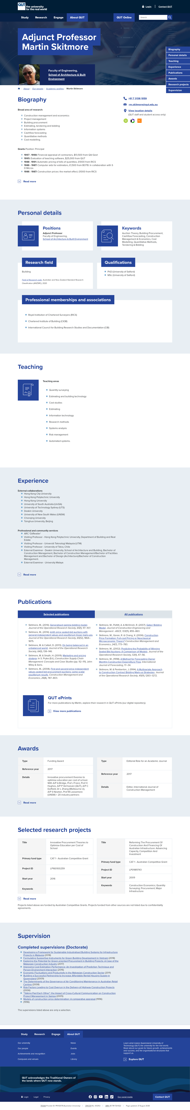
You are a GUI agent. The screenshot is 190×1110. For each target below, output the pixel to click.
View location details (140, 110)
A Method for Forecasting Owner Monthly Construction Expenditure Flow (127, 660)
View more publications (67, 711)
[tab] (133, 614)
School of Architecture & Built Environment (65, 239)
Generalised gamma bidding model (68, 625)
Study (24, 1034)
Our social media (125, 1097)
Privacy (47, 1096)
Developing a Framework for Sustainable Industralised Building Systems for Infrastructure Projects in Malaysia (70, 953)
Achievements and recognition (31, 1053)
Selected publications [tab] (56, 614)
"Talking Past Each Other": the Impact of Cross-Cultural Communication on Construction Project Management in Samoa (69, 994)
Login (148, 6)
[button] (30, 182)
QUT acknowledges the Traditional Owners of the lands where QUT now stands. (49, 1079)
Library (74, 1059)
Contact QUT (162, 1097)
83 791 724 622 (115, 1106)
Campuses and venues (28, 1059)
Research (39, 1034)
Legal (36, 1096)
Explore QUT (136, 1059)
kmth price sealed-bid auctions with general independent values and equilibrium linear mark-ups (60, 633)
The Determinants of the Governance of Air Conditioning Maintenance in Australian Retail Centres (70, 983)
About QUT (73, 1034)
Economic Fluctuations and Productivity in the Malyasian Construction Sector (63, 972)
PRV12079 (59, 1106)
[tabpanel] (95, 673)
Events (74, 1048)
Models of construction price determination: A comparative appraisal (59, 999)
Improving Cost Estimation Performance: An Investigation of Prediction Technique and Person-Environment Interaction (68, 968)
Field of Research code (32, 280)
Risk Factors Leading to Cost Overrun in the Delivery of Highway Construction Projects (68, 987)
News (73, 1042)
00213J (97, 1106)
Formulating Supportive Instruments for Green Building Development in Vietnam (65, 958)
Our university (24, 1042)
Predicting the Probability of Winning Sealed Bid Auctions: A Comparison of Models (129, 650)
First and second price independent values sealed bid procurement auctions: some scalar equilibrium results (59, 671)
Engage (56, 1034)
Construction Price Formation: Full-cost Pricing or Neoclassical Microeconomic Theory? (128, 638)
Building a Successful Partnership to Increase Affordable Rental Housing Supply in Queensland (66, 977)
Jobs (73, 1053)
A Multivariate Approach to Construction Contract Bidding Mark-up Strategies (130, 671)
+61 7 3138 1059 (137, 98)
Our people (23, 1048)
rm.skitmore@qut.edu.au (143, 104)
